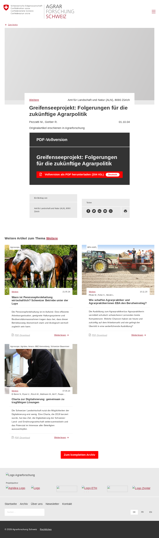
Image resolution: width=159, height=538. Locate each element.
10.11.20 (143, 292)
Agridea (23, 346)
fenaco (31, 346)
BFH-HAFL (92, 247)
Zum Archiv (13, 25)
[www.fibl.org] (117, 489)
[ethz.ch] (92, 489)
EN (150, 512)
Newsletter (52, 504)
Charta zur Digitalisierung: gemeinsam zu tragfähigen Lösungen (38, 401)
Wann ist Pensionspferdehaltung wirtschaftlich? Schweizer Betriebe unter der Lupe (40, 300)
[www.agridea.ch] (16, 489)
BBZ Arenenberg (42, 346)
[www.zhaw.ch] (142, 489)
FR (142, 512)
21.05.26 (66, 292)
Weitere (34, 99)
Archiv (24, 504)
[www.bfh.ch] (67, 489)
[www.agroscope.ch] (41, 489)
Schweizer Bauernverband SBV (64, 346)
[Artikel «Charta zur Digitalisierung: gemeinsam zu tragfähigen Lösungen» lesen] (41, 369)
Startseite (11, 504)
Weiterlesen (60, 335)
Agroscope (15, 247)
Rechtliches (46, 529)
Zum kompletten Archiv (79, 454)
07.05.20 (66, 391)
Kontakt (67, 504)
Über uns (36, 504)
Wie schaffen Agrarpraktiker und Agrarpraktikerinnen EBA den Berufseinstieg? (118, 302)
